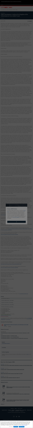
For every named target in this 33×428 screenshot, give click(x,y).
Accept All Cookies (21, 426)
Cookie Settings (11, 426)
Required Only (15, 426)
